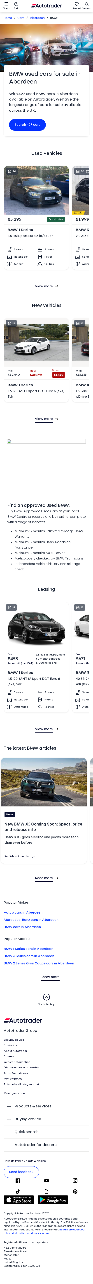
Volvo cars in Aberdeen (23, 912)
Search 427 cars (27, 125)
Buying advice (27, 1119)
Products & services (32, 1106)
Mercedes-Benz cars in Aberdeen (31, 920)
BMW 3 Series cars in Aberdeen (29, 956)
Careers (9, 1056)
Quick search (26, 1132)
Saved (76, 8)
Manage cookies (15, 1093)
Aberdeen (37, 18)
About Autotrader (15, 1051)
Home (8, 18)
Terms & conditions (16, 1073)
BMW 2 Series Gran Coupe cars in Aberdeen (39, 963)
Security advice (14, 1040)
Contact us (11, 1045)
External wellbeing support (21, 1084)
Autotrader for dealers (35, 1145)
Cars (20, 18)
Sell (16, 8)
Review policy (13, 1078)
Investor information (17, 1062)
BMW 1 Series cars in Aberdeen (28, 949)
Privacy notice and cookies (21, 1067)
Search (86, 8)
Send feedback (21, 1172)
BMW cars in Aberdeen (22, 927)
